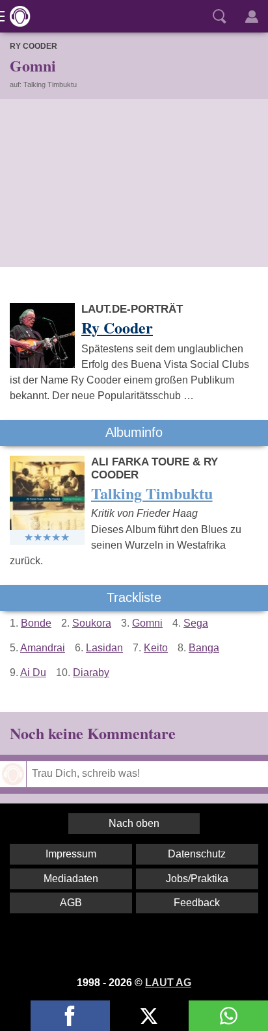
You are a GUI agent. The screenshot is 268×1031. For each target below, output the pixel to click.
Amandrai (42, 647)
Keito (156, 647)
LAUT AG (168, 982)
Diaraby (91, 672)
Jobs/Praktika (197, 878)
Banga (204, 647)
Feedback (197, 902)
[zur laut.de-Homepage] (16, 16)
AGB (71, 902)
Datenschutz (197, 853)
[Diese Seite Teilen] (70, 1015)
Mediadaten (71, 878)
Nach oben (134, 823)
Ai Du (33, 672)
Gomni (147, 623)
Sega (195, 623)
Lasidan (104, 647)
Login (251, 16)
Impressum (71, 853)
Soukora (91, 623)
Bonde (36, 623)
